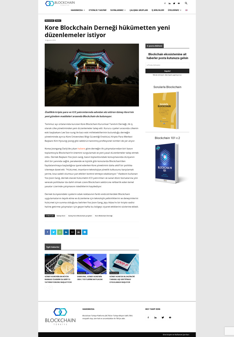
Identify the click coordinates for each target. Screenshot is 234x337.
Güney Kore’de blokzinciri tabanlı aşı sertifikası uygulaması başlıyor (122, 279)
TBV (117, 318)
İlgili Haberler (52, 247)
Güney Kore (61, 216)
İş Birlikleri (158, 10)
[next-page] (50, 287)
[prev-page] (46, 287)
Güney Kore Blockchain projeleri (80, 216)
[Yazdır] (78, 232)
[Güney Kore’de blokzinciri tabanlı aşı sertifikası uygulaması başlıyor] (124, 264)
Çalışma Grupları (139, 10)
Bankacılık (81, 273)
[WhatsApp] (60, 232)
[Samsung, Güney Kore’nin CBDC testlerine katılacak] (92, 264)
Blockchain (49, 21)
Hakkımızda (77, 10)
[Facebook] (165, 3)
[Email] (72, 232)
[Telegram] (84, 232)
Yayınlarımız (116, 10)
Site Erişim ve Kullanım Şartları (176, 334)
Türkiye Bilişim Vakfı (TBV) (122, 316)
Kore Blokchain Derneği (103, 216)
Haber (58, 21)
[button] (186, 3)
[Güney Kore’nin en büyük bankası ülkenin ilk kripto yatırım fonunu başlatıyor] (59, 264)
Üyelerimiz (173, 10)
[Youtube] (179, 3)
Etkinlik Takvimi (97, 10)
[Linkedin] (170, 3)
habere (81, 148)
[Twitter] (174, 3)
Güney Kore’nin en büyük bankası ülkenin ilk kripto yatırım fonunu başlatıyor (58, 279)
